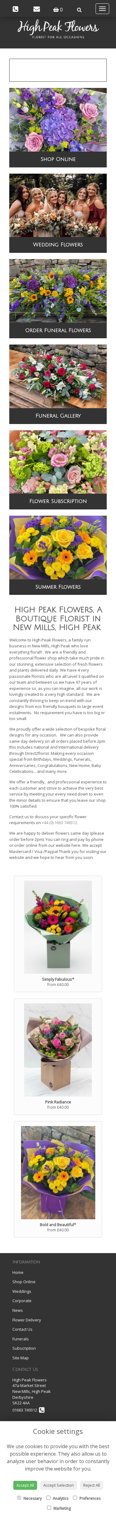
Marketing (62, 1508)
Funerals (20, 1339)
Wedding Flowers (58, 245)
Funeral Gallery (58, 416)
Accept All (25, 1485)
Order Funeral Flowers (58, 330)
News (17, 1310)
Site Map (20, 1358)
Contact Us (22, 1329)
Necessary (32, 1498)
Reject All (91, 1485)
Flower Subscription (58, 501)
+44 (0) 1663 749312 (59, 822)
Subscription (24, 1348)
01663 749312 (25, 1410)
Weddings (21, 1291)
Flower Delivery (26, 1320)
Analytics (60, 1498)
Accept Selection (58, 1485)
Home (18, 1272)
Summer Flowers (58, 587)
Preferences (90, 1498)
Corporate (22, 1300)
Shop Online (58, 159)
